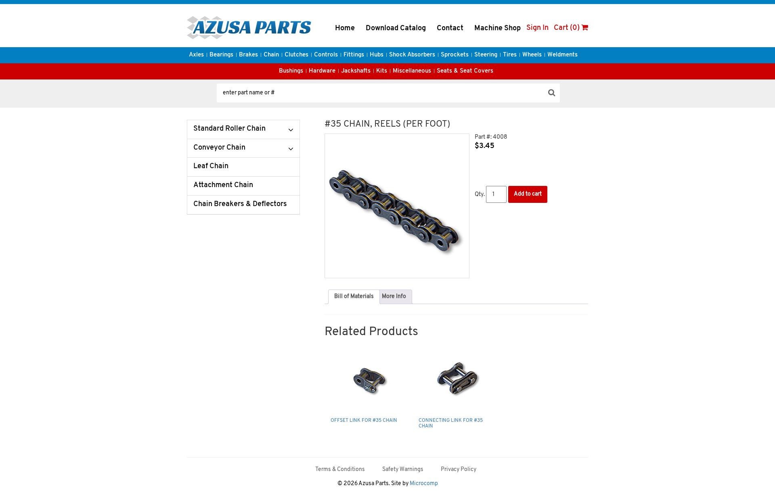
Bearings (221, 55)
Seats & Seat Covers (465, 71)
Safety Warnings (402, 470)
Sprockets (455, 55)
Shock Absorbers (412, 55)
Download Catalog (396, 28)
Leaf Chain (210, 166)
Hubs (376, 55)
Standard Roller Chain (229, 129)
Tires (510, 55)
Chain (271, 55)
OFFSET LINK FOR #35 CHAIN (364, 420)
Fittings (354, 55)
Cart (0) (567, 28)
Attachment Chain (223, 185)
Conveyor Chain (219, 148)
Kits (381, 71)
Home (345, 28)
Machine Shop (497, 28)
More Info (394, 297)
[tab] (354, 297)
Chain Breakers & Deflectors (240, 204)
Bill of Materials (354, 297)
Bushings (291, 71)
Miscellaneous (412, 71)
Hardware (322, 71)
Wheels (532, 55)
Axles (196, 55)
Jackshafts (356, 71)
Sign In (537, 28)
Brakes (248, 55)
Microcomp (424, 484)
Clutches (296, 55)
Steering (485, 55)
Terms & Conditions (340, 470)
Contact (450, 28)
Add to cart (528, 194)
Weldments (562, 55)
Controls (326, 55)
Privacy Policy (458, 470)
